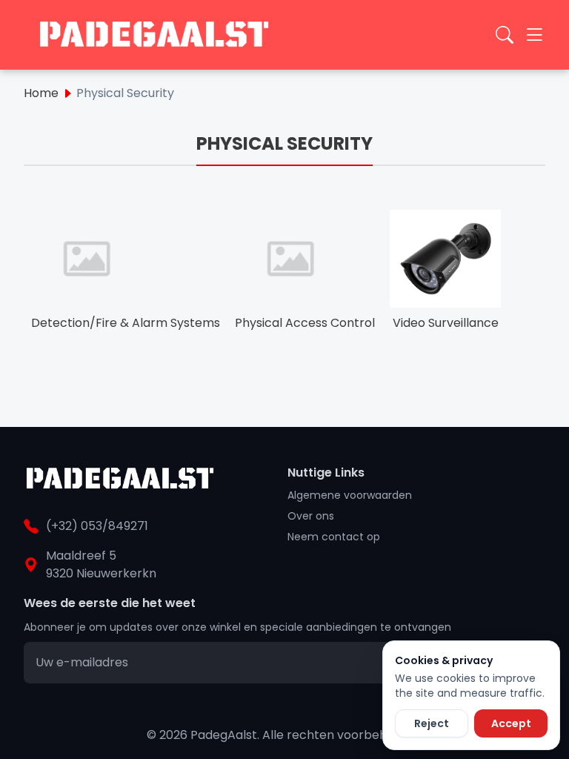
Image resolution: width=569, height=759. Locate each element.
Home (41, 93)
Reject (431, 723)
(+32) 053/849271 (97, 525)
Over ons (310, 515)
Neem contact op (333, 536)
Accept (511, 723)
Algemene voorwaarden (349, 495)
